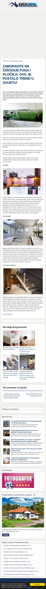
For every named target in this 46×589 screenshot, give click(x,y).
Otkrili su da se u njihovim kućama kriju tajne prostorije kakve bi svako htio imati (12, 396)
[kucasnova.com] (23, 8)
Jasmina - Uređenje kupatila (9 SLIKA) (15, 545)
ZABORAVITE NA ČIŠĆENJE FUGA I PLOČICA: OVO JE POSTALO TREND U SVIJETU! (18, 74)
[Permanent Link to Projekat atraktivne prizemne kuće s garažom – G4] (23, 512)
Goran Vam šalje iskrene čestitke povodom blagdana (19, 571)
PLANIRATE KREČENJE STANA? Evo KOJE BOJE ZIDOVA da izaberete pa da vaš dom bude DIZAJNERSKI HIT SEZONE (27, 375)
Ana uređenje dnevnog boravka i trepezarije (16, 574)
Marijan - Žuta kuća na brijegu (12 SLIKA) (16, 565)
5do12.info (9, 314)
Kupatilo (15, 61)
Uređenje (20, 61)
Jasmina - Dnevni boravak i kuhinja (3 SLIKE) (17, 568)
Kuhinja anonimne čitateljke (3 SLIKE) (15, 561)
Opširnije (5, 535)
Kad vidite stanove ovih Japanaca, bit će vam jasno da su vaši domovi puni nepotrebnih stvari (27, 350)
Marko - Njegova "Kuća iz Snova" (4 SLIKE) (16, 555)
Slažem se (37, 584)
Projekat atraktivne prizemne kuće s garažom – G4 (18, 495)
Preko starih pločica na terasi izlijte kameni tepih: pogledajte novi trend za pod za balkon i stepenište (10, 374)
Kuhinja (11, 61)
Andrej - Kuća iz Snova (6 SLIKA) (13, 552)
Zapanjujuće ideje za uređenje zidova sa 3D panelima (10, 348)
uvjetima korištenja (26, 587)
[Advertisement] (23, 34)
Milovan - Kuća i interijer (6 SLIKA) (14, 558)
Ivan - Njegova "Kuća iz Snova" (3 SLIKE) (15, 548)
